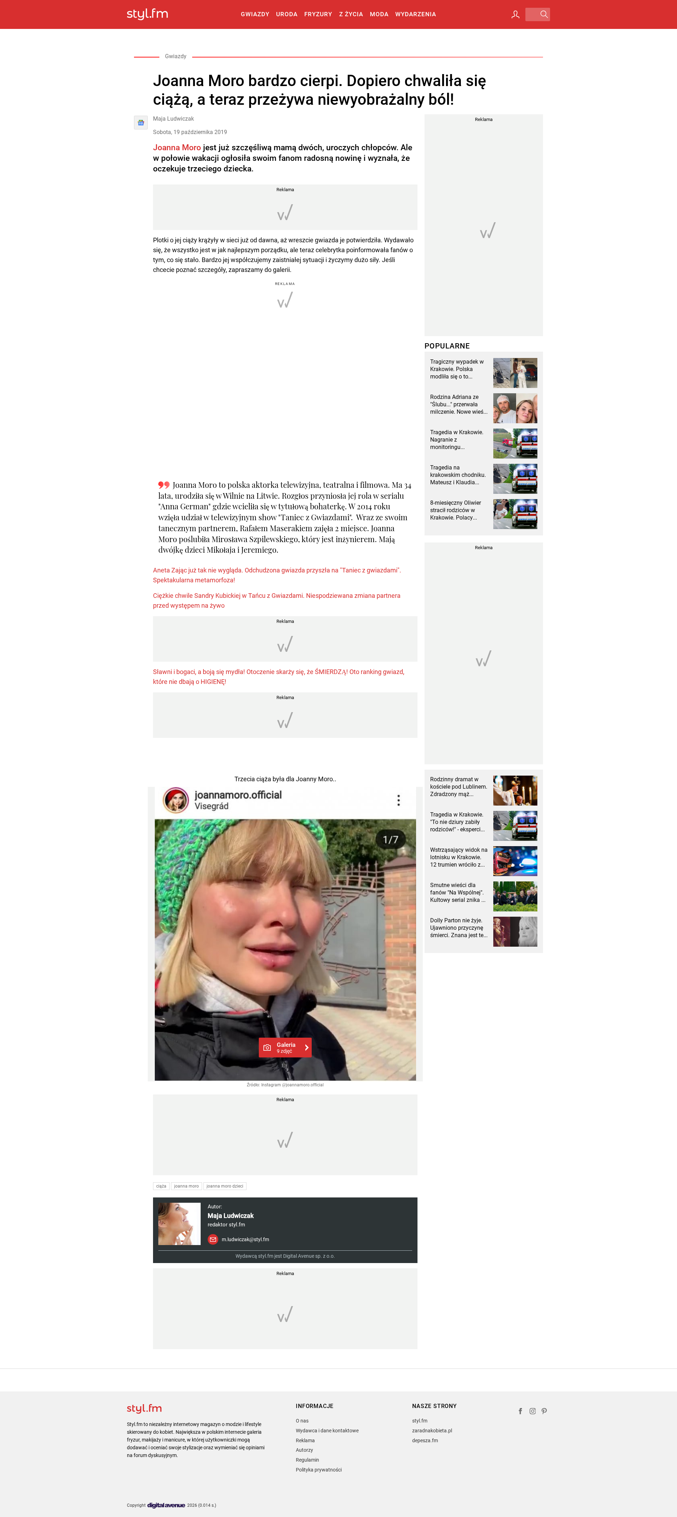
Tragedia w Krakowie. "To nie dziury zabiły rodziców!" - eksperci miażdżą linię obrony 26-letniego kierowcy (456, 822)
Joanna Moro (177, 147)
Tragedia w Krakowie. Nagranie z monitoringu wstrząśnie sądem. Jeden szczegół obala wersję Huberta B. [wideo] (457, 440)
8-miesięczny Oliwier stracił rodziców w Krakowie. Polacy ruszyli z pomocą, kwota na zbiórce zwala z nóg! (455, 510)
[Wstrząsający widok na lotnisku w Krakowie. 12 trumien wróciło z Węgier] (515, 861)
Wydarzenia (415, 14)
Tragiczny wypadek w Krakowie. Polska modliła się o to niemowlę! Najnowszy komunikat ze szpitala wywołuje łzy (457, 369)
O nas (302, 1421)
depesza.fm (425, 1440)
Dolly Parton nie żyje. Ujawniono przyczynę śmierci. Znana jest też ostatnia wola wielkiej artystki (458, 928)
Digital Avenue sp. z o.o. (309, 1256)
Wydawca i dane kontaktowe (327, 1430)
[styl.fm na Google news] (141, 122)
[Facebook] (520, 1412)
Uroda (287, 14)
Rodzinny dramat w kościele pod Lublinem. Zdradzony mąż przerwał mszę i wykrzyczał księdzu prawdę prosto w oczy (458, 787)
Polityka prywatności (319, 1470)
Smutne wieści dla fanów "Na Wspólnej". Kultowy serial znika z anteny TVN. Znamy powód (457, 893)
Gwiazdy (255, 14)
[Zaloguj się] (515, 14)
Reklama (305, 1440)
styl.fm (419, 1421)
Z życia (351, 14)
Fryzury (318, 14)
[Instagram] (533, 1412)
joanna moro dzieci (225, 1186)
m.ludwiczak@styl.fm (245, 1239)
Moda (379, 14)
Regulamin (307, 1460)
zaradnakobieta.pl (432, 1430)
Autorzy (304, 1450)
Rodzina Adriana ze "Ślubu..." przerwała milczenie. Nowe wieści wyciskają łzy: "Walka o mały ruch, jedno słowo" (459, 404)
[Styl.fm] (155, 14)
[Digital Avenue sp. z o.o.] (166, 1506)
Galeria (286, 1047)
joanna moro (186, 1186)
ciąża (161, 1186)
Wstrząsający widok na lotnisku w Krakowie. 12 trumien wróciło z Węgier (459, 857)
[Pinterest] (545, 1412)
